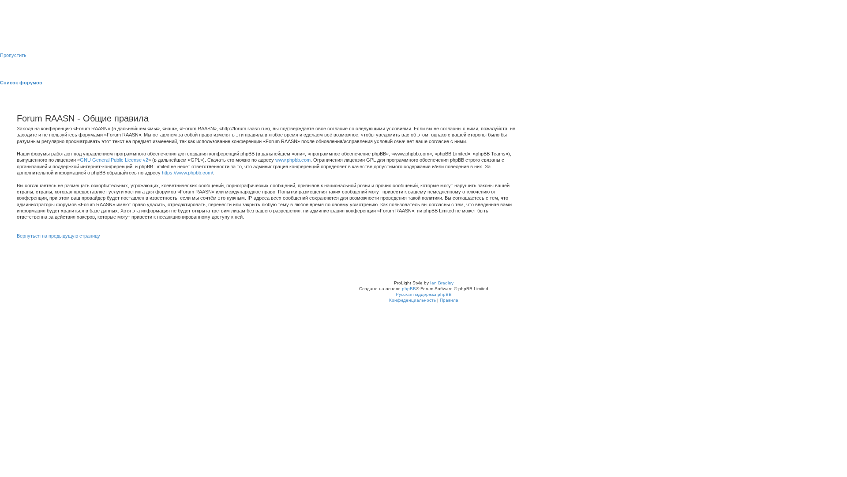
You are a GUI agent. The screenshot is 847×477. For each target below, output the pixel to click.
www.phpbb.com (293, 160)
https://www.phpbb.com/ (187, 172)
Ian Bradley (441, 282)
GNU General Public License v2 (114, 160)
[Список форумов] (22, 28)
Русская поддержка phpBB (424, 294)
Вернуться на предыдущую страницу (58, 235)
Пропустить (13, 55)
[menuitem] (46, 10)
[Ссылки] (844, 82)
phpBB (409, 288)
